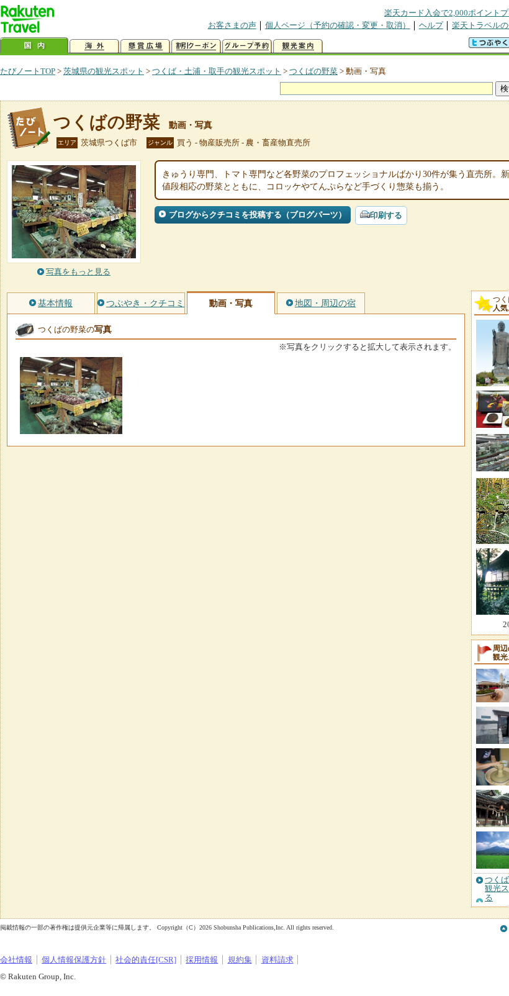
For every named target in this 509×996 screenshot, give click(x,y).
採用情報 (202, 959)
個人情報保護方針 (74, 959)
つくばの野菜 (313, 71)
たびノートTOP (27, 71)
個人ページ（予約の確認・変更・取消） (337, 25)
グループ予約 (247, 46)
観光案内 (298, 46)
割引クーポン (196, 46)
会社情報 (16, 959)
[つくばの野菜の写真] (71, 428)
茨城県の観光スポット (103, 71)
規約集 (240, 959)
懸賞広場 (145, 46)
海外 (94, 46)
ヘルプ (431, 25)
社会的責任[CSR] (145, 959)
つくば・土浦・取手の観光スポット (216, 71)
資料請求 (277, 959)
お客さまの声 (232, 25)
